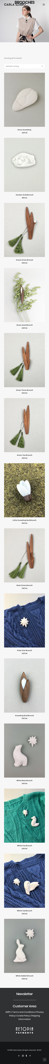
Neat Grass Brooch (25, 585)
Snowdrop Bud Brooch (24, 715)
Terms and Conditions (23, 1012)
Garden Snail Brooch (24, 195)
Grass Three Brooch (24, 390)
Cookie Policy (23, 1015)
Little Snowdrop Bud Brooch (24, 520)
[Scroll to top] (44, 1059)
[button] (44, 4)
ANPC (8, 1012)
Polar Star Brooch (24, 650)
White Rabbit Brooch (24, 976)
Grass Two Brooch (24, 455)
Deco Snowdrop (24, 130)
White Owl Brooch (24, 911)
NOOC (39, 1050)
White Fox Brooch (24, 845)
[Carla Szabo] (15, 4)
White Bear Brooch (24, 780)
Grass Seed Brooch (24, 325)
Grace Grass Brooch (24, 260)
